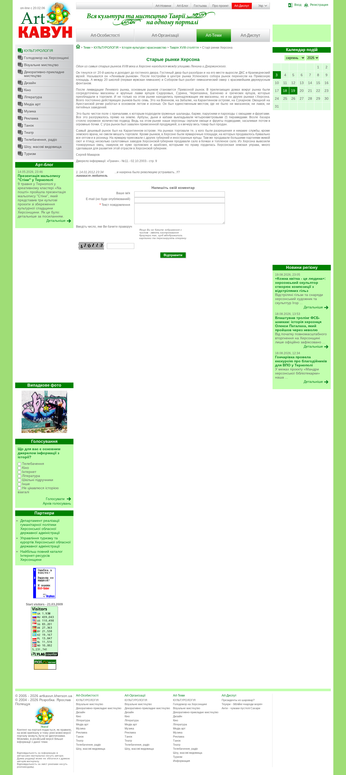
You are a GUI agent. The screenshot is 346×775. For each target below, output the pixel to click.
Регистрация (319, 5)
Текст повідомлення (115, 205)
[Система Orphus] (44, 597)
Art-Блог (182, 6)
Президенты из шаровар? (238, 700)
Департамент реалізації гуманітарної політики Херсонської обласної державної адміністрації (40, 527)
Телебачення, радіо (40, 139)
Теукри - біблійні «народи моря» (242, 704)
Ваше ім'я (123, 193)
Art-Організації (165, 35)
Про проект (220, 6)
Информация (181, 760)
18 (285, 91)
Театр (29, 132)
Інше (25, 484)
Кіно (27, 90)
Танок (29, 125)
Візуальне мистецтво (41, 65)
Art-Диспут (241, 6)
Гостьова (200, 6)
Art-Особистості (105, 35)
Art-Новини (163, 6)
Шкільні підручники (37, 480)
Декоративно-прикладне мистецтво (44, 74)
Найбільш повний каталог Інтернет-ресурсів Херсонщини (41, 555)
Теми (86, 47)
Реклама (31, 118)
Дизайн (30, 83)
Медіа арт (32, 104)
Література (33, 97)
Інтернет (28, 472)
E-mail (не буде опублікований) (108, 199)
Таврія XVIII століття (184, 47)
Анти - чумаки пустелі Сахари (241, 708)
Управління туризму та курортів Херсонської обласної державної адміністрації (45, 542)
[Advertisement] (44, 307)
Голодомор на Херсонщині (46, 58)
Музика (30, 111)
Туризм (30, 154)
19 (293, 91)
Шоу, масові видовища (43, 147)
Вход (297, 5)
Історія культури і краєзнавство (144, 47)
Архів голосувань (57, 503)
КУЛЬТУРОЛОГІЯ (38, 51)
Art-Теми (214, 35)
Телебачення (32, 464)
